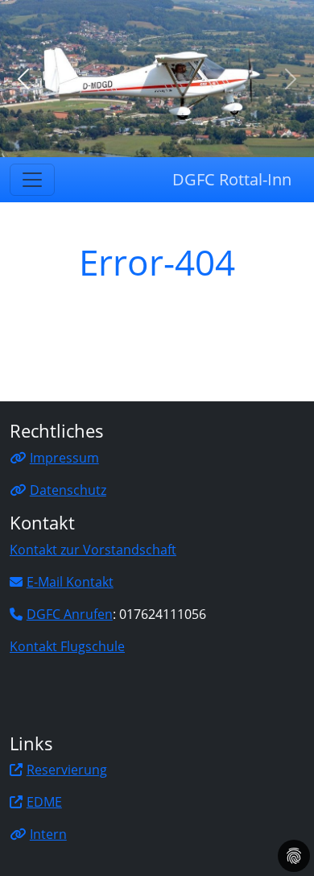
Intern (48, 834)
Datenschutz (68, 490)
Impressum (64, 458)
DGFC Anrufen (70, 614)
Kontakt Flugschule (67, 646)
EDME (44, 802)
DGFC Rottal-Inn (231, 179)
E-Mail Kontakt (70, 582)
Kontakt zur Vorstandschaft (93, 549)
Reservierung (67, 769)
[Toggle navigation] (32, 180)
